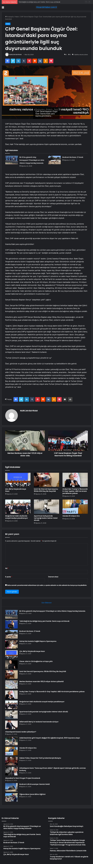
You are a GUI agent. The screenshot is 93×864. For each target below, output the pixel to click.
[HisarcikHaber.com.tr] (46, 7)
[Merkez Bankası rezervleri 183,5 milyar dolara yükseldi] (11, 684)
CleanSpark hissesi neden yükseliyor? (20, 732)
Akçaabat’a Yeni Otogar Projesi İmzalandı (22, 778)
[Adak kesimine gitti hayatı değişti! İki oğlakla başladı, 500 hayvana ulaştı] (11, 741)
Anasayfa (10, 17)
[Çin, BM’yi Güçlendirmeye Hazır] (18, 480)
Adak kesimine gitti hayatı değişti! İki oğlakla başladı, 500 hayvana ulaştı (49, 738)
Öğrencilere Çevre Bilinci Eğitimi (32, 794)
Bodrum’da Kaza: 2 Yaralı (27, 2)
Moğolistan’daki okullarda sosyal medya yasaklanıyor (16, 517)
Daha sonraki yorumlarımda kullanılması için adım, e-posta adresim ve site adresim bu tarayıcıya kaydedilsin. (47, 585)
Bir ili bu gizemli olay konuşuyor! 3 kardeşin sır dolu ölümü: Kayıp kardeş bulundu (32, 160)
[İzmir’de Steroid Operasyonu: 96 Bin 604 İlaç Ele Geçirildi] (46, 480)
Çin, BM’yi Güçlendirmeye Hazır (15, 490)
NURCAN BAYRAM (15, 54)
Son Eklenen (47, 603)
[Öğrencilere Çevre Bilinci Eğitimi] (11, 797)
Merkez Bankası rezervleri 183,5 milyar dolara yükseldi (41, 681)
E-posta (8, 577)
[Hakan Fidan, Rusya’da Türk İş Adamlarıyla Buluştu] (11, 761)
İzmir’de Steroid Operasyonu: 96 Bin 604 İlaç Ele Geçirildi (46, 490)
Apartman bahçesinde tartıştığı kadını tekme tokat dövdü (46, 518)
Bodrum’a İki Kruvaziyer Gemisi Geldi (34, 784)
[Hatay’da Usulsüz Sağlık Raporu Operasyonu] (11, 644)
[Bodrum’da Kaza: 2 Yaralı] (54, 160)
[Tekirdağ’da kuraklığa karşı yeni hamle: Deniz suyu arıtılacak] (11, 624)
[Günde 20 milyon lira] (75, 507)
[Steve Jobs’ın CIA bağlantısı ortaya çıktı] (11, 664)
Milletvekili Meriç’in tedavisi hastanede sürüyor (39, 722)
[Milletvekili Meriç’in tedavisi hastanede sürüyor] (11, 725)
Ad (6, 568)
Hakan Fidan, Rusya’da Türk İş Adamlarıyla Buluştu (40, 758)
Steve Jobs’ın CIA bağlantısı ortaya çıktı (36, 661)
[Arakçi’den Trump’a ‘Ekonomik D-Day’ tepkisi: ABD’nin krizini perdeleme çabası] (75, 480)
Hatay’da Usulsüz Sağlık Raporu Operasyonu (37, 641)
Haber (17, 17)
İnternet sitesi (53, 577)
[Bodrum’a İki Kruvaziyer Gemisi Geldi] (11, 787)
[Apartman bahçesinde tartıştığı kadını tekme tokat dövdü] (46, 507)
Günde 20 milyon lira (71, 516)
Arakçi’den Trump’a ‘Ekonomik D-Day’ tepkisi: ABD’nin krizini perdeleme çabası (75, 491)
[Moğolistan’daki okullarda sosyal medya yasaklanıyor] (18, 507)
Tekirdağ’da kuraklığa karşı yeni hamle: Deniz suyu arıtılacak (44, 621)
